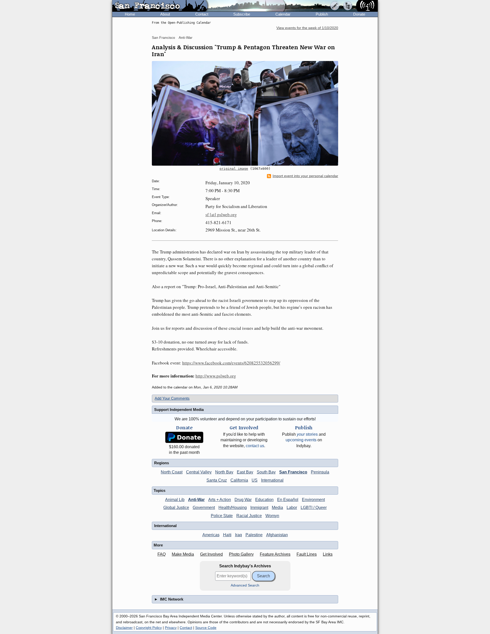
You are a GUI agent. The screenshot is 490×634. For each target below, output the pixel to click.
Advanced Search (245, 585)
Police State (222, 516)
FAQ (161, 554)
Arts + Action (219, 499)
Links (328, 554)
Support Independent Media (179, 409)
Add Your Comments (172, 398)
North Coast (171, 472)
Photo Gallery (241, 554)
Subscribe (241, 14)
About (165, 14)
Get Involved (211, 554)
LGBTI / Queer (314, 507)
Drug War (243, 499)
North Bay (224, 472)
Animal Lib (175, 499)
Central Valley (199, 472)
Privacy (171, 628)
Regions (161, 463)
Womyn (272, 516)
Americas (210, 535)
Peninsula (320, 472)
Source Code (205, 628)
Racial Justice (249, 516)
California (239, 480)
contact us (255, 446)
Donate (359, 14)
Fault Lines (307, 554)
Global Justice (176, 507)
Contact (201, 14)
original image (233, 168)
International (272, 480)
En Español (287, 499)
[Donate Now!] (184, 437)
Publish (322, 14)
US (255, 480)
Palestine (254, 535)
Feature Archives (275, 554)
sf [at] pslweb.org (221, 214)
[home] (159, 6)
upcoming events (301, 440)
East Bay (245, 472)
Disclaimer (124, 628)
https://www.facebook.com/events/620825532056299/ (231, 363)
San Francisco (163, 37)
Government (204, 507)
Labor (292, 507)
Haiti (227, 535)
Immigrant (259, 507)
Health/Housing (232, 507)
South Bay (266, 472)
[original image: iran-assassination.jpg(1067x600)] (245, 113)
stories (307, 434)
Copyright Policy (149, 628)
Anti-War (185, 37)
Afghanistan (277, 535)
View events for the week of (307, 28)
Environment (313, 499)
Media (277, 507)
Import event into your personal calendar (305, 176)
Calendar (282, 14)
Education (264, 499)
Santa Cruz (216, 480)
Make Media (183, 554)
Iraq (238, 535)
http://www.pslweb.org (215, 376)
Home (130, 14)
